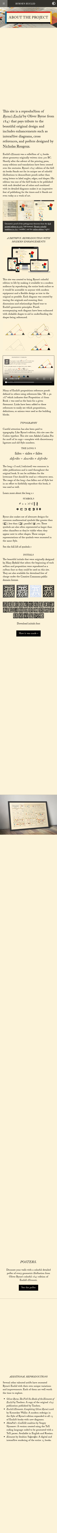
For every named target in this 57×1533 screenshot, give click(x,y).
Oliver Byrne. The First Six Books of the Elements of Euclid (30, 1401)
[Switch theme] (54, 3)
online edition (38, 229)
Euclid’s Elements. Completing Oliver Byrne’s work (30, 1409)
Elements (11, 1437)
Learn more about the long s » (18, 493)
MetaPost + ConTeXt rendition (21, 1423)
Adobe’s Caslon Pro (44, 436)
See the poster (28, 1288)
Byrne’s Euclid (25, 4)
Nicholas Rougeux (16, 147)
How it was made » (28, 634)
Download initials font (28, 624)
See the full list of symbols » (17, 547)
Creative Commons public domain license (25, 578)
